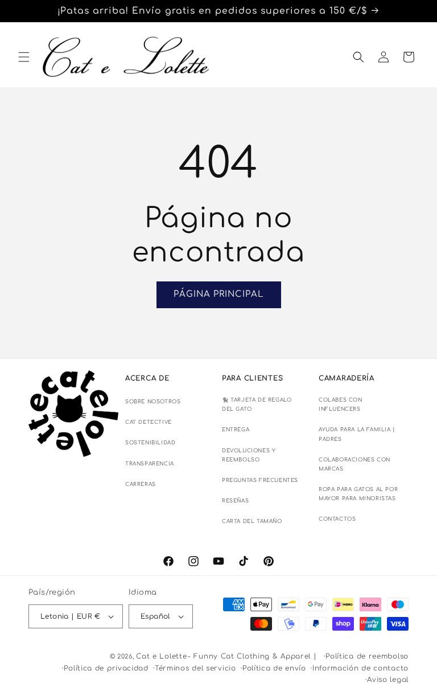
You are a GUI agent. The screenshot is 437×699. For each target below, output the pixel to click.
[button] (23, 57)
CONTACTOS (337, 519)
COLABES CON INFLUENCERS (340, 404)
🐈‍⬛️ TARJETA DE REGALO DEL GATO (256, 404)
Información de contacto (360, 668)
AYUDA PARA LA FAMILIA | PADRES (357, 434)
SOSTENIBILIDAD (150, 442)
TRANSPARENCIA (149, 464)
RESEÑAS (235, 501)
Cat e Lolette (161, 656)
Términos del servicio (195, 668)
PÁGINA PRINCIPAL (219, 294)
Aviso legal (388, 680)
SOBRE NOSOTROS (152, 401)
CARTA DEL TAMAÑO (252, 521)
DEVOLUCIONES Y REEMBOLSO (248, 455)
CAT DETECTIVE (148, 422)
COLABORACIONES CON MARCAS (354, 464)
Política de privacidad (106, 668)
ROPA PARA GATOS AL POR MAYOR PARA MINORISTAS (358, 494)
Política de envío (274, 668)
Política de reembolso (367, 656)
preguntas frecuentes (260, 480)
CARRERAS (140, 484)
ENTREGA (235, 429)
